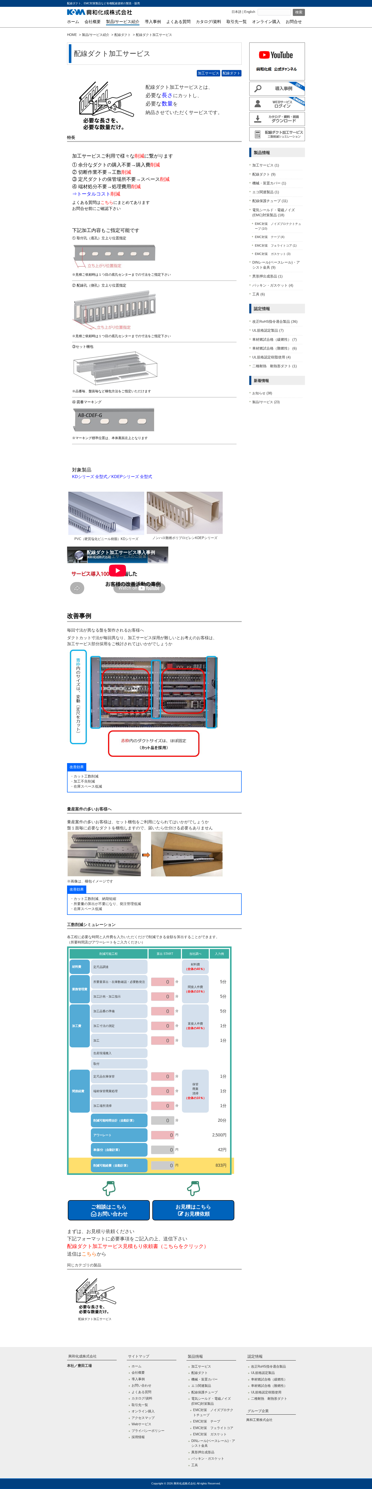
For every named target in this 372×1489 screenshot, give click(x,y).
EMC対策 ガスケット (210, 1434)
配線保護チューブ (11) (270, 201)
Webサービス (141, 1424)
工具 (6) (258, 294)
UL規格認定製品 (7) (268, 330)
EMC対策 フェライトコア (213, 1428)
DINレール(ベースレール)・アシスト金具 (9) (276, 265)
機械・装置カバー (204, 1379)
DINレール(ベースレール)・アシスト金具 (213, 1443)
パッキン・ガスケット (207, 1458)
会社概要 (138, 1372)
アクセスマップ (143, 1418)
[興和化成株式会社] (99, 13)
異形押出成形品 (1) (267, 276)
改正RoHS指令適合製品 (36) (275, 321)
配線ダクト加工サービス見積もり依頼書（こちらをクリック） (138, 1246)
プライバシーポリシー (148, 1431)
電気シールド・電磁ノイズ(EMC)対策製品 (211, 1401)
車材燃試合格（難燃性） (269, 1386)
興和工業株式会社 (259, 1420)
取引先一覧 (140, 1405)
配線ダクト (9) (264, 174)
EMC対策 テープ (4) (269, 237)
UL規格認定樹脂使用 (266, 1392)
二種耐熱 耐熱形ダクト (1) (274, 366)
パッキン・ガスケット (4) (272, 285)
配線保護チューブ (204, 1392)
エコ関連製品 (201, 1386)
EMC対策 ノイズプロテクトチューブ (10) (278, 226)
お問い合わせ (141, 1385)
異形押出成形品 (202, 1452)
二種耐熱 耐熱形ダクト (269, 1398)
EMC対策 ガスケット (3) (273, 254)
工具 (194, 1465)
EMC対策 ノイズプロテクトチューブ (213, 1412)
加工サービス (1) (265, 165)
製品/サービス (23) (266, 402)
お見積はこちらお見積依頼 (193, 1210)
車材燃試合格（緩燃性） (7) (274, 339)
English (249, 12)
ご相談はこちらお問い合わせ (109, 1210)
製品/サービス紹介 (95, 35)
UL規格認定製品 (263, 1373)
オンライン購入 (143, 1411)
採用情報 (138, 1437)
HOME (72, 35)
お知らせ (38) (262, 393)
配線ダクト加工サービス (95, 1319)
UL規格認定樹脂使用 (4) (271, 357)
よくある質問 (141, 1392)
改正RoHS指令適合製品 (268, 1366)
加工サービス (208, 73)
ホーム (136, 1366)
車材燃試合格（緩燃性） (269, 1379)
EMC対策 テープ (206, 1421)
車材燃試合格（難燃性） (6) (274, 348)
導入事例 (138, 1379)
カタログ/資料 (142, 1398)
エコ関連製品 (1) (265, 192)
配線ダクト (122, 35)
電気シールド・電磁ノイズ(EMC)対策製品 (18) (273, 212)
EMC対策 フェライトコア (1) (276, 245)
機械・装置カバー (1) (269, 183)
